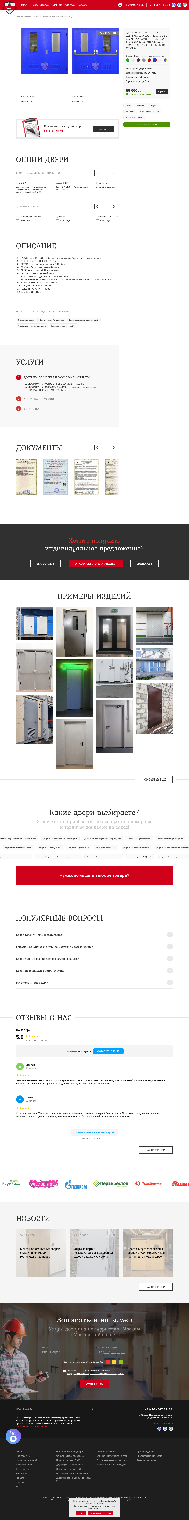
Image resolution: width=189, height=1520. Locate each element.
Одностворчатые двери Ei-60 (70, 1456)
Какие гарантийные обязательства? (40, 935)
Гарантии (20, 1478)
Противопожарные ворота (149, 1456)
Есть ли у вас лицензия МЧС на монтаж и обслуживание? (54, 947)
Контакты (20, 1486)
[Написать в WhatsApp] (185, 5)
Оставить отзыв (108, 1051)
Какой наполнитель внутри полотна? (41, 971)
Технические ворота (146, 1460)
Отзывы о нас (22, 1469)
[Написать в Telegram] (179, 5)
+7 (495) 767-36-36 (159, 4)
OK (81, 1513)
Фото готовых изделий (26, 1460)
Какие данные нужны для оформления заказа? (47, 959)
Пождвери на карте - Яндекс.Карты (94, 1139)
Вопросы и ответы (25, 1465)
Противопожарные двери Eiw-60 (72, 1473)
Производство (23, 1456)
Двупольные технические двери (112, 1465)
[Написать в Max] (174, 5)
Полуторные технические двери (112, 1460)
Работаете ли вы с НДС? (32, 982)
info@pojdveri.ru (134, 4)
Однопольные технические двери (113, 1456)
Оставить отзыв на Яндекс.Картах (94, 1132)
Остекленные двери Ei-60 (68, 1469)
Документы (21, 1473)
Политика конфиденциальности (31, 1426)
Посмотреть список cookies (100, 1513)
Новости (20, 1482)
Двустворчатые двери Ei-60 (69, 1465)
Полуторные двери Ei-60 (68, 1460)
